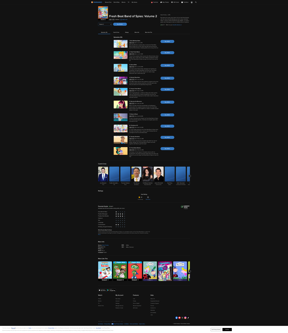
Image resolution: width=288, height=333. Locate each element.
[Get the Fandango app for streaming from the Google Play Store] (111, 290)
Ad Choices (100, 324)
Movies (99, 301)
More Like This (148, 32)
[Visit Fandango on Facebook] (176, 317)
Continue (227, 329)
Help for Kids (142, 324)
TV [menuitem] (128, 2)
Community (140, 199)
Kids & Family (105, 245)
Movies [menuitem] (123, 2)
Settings (117, 303)
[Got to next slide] (189, 176)
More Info (137, 32)
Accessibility (153, 312)
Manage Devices (119, 305)
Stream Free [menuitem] (108, 2)
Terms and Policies (134, 324)
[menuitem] (175, 2)
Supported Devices (155, 301)
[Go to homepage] (96, 2)
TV (98, 303)
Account (117, 301)
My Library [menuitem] (134, 2)
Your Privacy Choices (118, 324)
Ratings (127, 32)
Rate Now (148, 199)
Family (134, 301)
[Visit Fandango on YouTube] (179, 317)
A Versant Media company (185, 323)
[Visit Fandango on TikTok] (188, 317)
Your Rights (98, 328)
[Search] (196, 2)
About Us (153, 298)
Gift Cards (135, 308)
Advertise (153, 310)
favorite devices (176, 24)
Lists (134, 298)
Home (99, 298)
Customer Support (155, 303)
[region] (144, 329)
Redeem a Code (119, 308)
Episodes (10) (104, 32)
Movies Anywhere (137, 305)
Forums (152, 305)
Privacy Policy (107, 324)
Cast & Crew (116, 32)
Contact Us (153, 308)
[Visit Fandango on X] (182, 317)
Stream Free (101, 305)
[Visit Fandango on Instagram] (185, 317)
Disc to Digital (136, 303)
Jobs (152, 315)
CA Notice (126, 324)
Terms (30, 328)
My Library (118, 298)
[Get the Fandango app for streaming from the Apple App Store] (102, 290)
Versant (13, 328)
